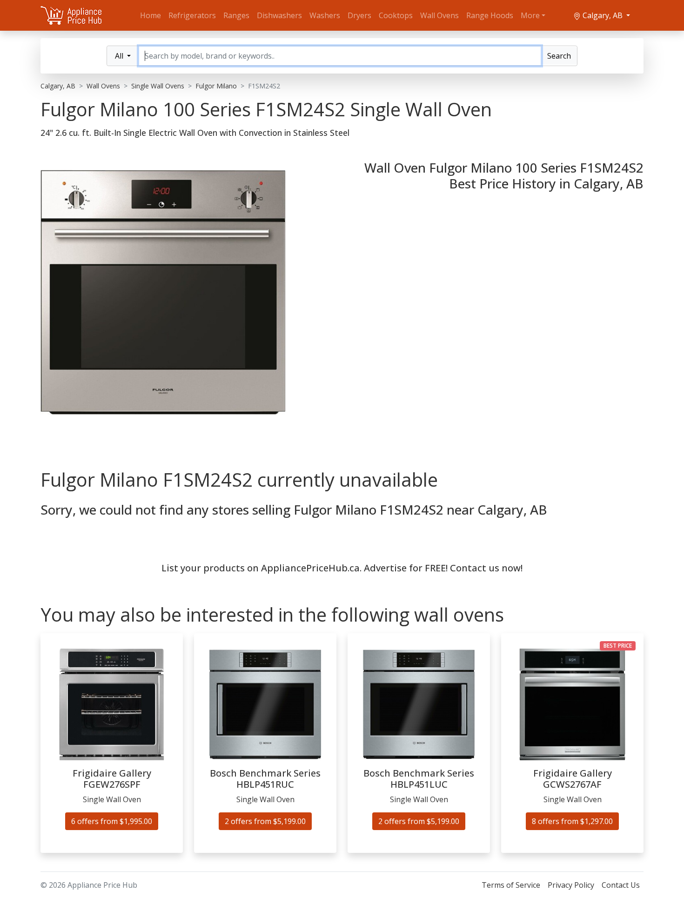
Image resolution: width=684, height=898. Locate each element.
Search (559, 56)
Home (150, 15)
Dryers (359, 15)
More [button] (530, 15)
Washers (324, 15)
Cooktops (396, 15)
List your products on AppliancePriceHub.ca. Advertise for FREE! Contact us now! (342, 568)
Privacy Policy (571, 885)
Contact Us (621, 885)
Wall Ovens (439, 15)
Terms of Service (511, 885)
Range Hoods (489, 15)
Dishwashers (279, 15)
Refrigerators (192, 15)
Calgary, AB (602, 15)
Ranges (236, 15)
